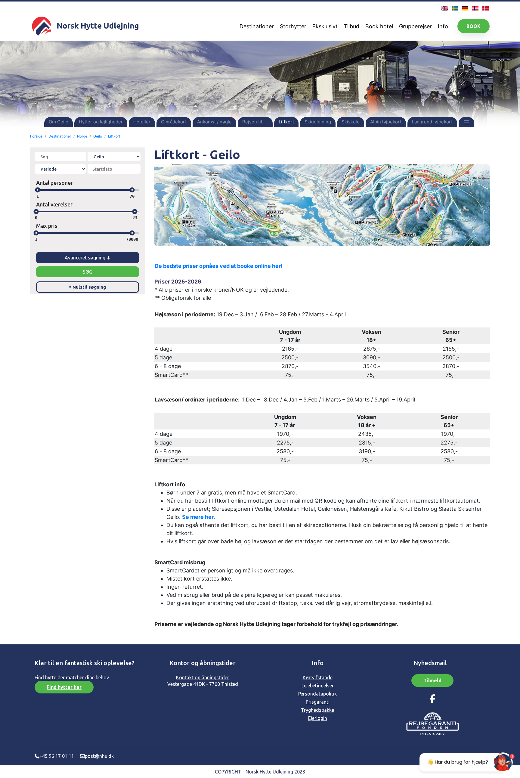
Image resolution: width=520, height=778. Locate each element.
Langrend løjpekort (432, 122)
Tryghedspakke (317, 710)
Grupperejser (415, 26)
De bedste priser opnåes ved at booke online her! (219, 266)
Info (443, 26)
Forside (36, 136)
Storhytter (293, 26)
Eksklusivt (325, 26)
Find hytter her (64, 687)
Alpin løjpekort (385, 122)
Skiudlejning (318, 122)
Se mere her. (198, 517)
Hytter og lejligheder (101, 122)
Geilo (97, 136)
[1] (37, 190)
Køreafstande (318, 677)
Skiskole (351, 122)
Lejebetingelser (318, 685)
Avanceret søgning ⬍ (87, 257)
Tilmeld (432, 680)
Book (473, 26)
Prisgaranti (318, 702)
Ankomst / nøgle (214, 122)
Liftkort (286, 122)
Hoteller (141, 122)
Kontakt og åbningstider (202, 677)
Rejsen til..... (255, 122)
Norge (82, 136)
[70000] (132, 233)
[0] (36, 211)
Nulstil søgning (87, 287)
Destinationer (257, 26)
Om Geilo (58, 122)
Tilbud (351, 26)
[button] (466, 122)
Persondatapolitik (317, 693)
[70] (132, 190)
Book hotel (379, 26)
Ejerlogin (317, 718)
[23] (134, 211)
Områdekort (174, 122)
